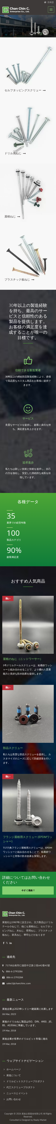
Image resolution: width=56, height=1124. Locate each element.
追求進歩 (28, 462)
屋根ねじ (10, 216)
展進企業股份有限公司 (32, 1114)
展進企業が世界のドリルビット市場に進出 (25, 1038)
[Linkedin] (11, 943)
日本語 (50, 2)
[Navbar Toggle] (51, 9)
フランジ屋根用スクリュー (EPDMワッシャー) (27, 839)
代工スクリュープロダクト (20, 1087)
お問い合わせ (13, 1099)
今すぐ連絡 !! (28, 890)
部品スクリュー (13, 748)
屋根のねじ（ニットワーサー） (23, 659)
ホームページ (13, 1069)
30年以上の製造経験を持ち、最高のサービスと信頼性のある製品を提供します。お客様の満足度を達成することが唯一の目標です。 (28, 321)
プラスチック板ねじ (17, 279)
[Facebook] (3, 943)
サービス (28, 418)
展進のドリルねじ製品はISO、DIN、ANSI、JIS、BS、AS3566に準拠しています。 (28, 1023)
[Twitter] (7, 943)
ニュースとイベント (17, 1093)
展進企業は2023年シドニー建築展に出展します (27, 1008)
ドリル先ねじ (13, 153)
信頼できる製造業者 (28, 370)
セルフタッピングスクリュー (22, 90)
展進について (13, 1075)
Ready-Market (39, 1120)
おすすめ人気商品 (28, 581)
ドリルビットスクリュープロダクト (25, 1081)
